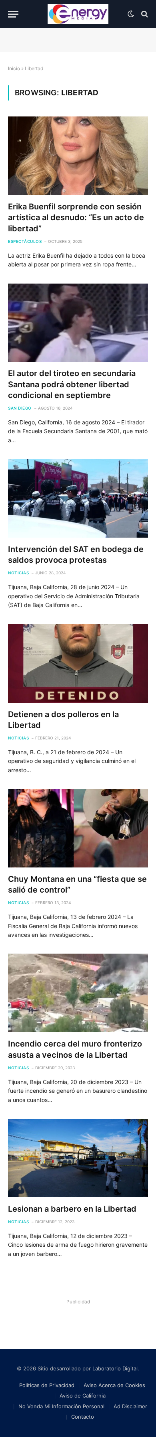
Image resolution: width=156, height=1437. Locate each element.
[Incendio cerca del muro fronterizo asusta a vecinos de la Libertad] (78, 993)
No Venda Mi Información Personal (61, 1406)
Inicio (14, 68)
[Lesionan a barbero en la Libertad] (78, 1158)
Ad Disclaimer (130, 1406)
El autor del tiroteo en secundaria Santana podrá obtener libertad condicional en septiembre (72, 384)
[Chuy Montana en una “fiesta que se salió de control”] (78, 828)
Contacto (82, 1416)
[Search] (144, 14)
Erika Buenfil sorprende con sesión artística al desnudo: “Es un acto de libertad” (76, 217)
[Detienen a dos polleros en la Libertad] (78, 663)
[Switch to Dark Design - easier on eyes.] (131, 14)
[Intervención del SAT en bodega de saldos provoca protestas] (78, 498)
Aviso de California (83, 1395)
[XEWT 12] (78, 14)
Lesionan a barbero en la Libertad (72, 1209)
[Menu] (13, 14)
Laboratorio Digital (115, 1368)
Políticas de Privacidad (46, 1385)
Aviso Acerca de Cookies (114, 1385)
